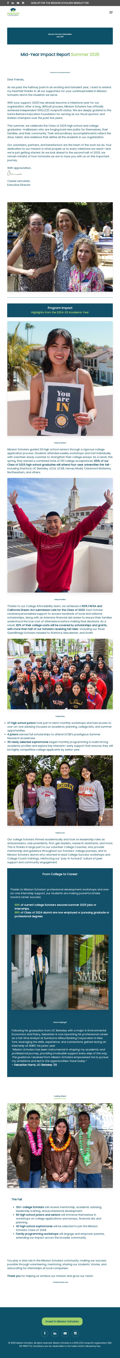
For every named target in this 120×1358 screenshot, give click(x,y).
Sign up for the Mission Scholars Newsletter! (60, 3)
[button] (111, 12)
